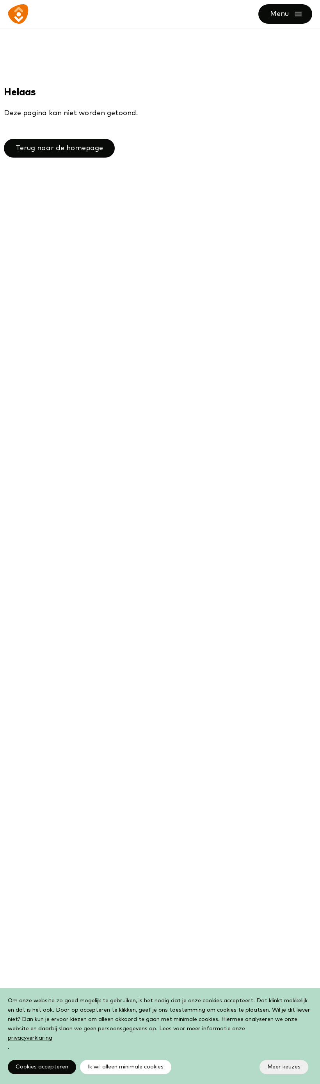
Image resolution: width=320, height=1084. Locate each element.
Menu (291, 14)
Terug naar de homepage (59, 148)
